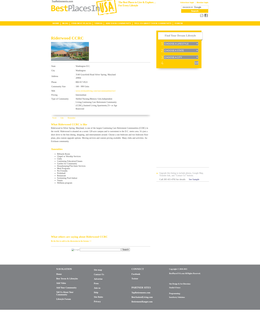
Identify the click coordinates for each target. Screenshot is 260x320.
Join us (97, 288)
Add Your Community (66, 288)
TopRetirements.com (62, 1)
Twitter (135, 279)
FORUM (179, 23)
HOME (56, 23)
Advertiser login (187, 3)
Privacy (97, 301)
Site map (98, 270)
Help (96, 292)
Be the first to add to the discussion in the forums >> (71, 241)
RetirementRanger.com (142, 302)
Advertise (98, 279)
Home (59, 274)
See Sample (194, 179)
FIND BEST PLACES (81, 23)
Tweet (54, 118)
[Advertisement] (86, 33)
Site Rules (98, 297)
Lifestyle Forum (63, 299)
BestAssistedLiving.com (142, 297)
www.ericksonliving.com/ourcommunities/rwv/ (96, 91)
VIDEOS (98, 23)
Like (62, 118)
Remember (71, 118)
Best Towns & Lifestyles (67, 279)
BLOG (65, 23)
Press (96, 283)
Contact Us (99, 274)
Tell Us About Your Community (64, 293)
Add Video (61, 283)
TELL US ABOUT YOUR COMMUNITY (153, 23)
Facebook (136, 274)
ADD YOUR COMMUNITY (118, 23)
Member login (202, 3)
